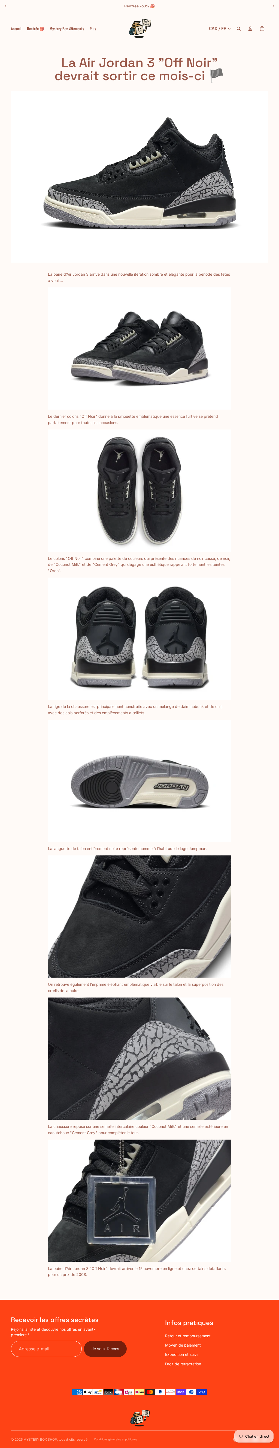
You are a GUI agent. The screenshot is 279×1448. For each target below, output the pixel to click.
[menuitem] (93, 28)
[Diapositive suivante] (273, 6)
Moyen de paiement (183, 1345)
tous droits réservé (73, 1439)
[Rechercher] (239, 29)
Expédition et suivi (181, 1354)
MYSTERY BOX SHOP (40, 1439)
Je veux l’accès (105, 1348)
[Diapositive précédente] (6, 6)
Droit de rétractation (183, 1364)
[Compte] (250, 29)
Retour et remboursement (188, 1335)
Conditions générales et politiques (115, 1439)
